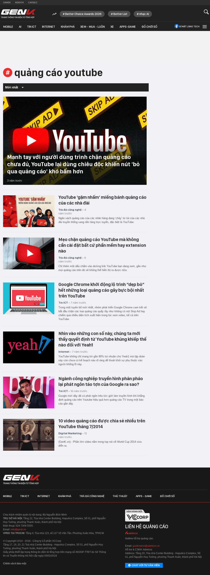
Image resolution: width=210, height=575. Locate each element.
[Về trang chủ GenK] (18, 13)
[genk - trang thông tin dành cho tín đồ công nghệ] (21, 480)
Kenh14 (19, 2)
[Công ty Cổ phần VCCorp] (137, 522)
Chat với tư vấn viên (146, 565)
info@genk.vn (18, 529)
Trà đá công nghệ (91, 496)
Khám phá (68, 27)
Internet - (64, 351)
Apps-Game (128, 27)
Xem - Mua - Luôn (92, 27)
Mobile (8, 27)
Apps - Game (144, 496)
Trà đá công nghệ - (70, 209)
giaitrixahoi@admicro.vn (146, 545)
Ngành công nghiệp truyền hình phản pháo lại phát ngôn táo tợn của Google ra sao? (100, 381)
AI (20, 27)
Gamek (7, 2)
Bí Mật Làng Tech (189, 26)
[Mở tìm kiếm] (206, 11)
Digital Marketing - (70, 433)
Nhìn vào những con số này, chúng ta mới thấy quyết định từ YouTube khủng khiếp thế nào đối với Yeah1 (102, 339)
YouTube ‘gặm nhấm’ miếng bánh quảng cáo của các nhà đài (102, 200)
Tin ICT (31, 27)
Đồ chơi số (149, 27)
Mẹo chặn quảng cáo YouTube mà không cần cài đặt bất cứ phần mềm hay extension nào (102, 245)
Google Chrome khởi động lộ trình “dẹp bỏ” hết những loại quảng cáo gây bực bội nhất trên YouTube (101, 290)
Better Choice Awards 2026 (83, 14)
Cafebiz (32, 2)
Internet (48, 27)
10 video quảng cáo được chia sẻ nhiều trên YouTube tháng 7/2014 (101, 423)
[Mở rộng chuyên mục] (204, 26)
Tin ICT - (64, 302)
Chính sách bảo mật (14, 563)
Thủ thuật (120, 496)
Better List (120, 14)
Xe (112, 27)
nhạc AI (144, 14)
